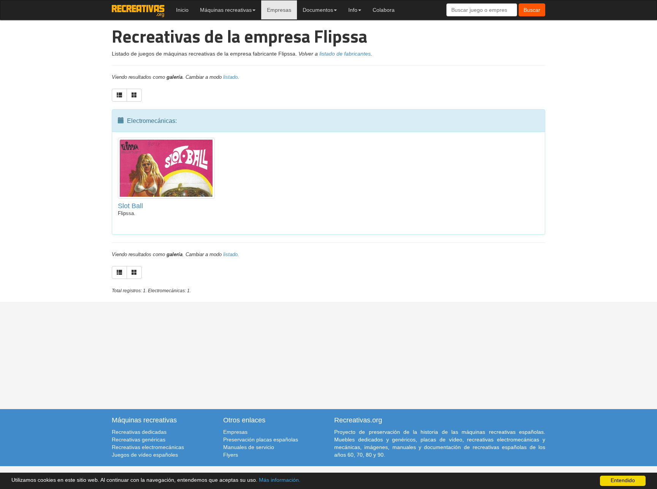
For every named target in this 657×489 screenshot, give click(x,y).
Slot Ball (130, 206)
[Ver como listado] (119, 95)
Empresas (279, 10)
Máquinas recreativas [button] (226, 10)
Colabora (384, 10)
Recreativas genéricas (138, 439)
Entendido (623, 480)
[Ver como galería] (134, 95)
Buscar (532, 10)
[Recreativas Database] (138, 9)
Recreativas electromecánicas (148, 447)
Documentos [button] (318, 10)
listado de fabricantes (345, 54)
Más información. (279, 480)
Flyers (230, 455)
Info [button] (352, 10)
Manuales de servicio (248, 447)
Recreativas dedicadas (139, 432)
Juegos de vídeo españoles (145, 455)
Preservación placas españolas (260, 439)
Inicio (182, 10)
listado (230, 77)
